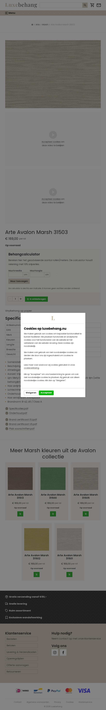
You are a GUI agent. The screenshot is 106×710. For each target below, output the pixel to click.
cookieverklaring (31, 368)
